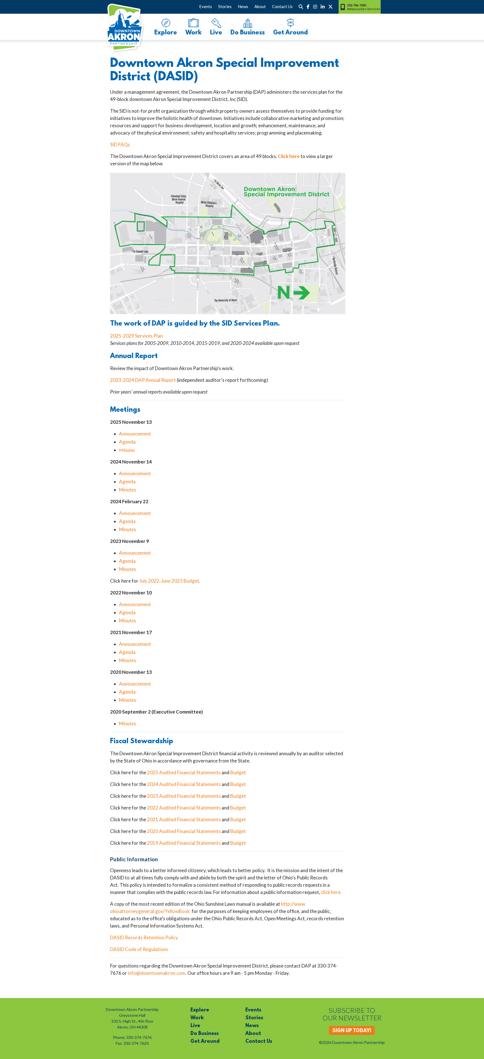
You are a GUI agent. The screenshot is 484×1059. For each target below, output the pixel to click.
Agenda (127, 442)
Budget (238, 772)
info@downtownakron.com (156, 973)
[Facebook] (308, 6)
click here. (331, 892)
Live (216, 32)
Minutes (127, 450)
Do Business (248, 32)
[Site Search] (301, 6)
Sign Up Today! (351, 1031)
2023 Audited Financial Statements (184, 796)
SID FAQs (120, 144)
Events (205, 6)
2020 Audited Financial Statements (184, 831)
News (243, 6)
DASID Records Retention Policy (144, 937)
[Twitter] (330, 6)
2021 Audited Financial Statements (184, 819)
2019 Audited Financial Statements (184, 843)
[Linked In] (323, 6)
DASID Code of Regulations (139, 949)
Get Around (290, 32)
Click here (289, 156)
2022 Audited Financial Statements (184, 808)
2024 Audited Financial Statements (184, 784)
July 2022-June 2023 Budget (169, 581)
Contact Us (282, 6)
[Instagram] (315, 6)
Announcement (135, 434)
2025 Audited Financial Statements (184, 772)
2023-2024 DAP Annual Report (143, 380)
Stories (225, 6)
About (260, 6)
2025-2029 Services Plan (136, 336)
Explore (165, 32)
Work (193, 32)
